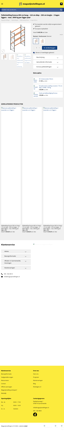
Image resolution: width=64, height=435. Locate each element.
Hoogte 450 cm (33, 20)
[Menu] (2, 4)
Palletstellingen (14, 20)
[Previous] (3, 38)
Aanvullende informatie (44, 62)
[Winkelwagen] (61, 4)
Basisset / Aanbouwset (39, 36)
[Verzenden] (61, 9)
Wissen (61, 34)
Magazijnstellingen (5, 20)
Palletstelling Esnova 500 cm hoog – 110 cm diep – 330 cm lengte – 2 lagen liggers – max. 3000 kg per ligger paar (10, 228)
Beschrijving (40, 57)
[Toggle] (57, 58)
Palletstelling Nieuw (24, 20)
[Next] (28, 38)
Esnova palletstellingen (44, 67)
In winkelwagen (49, 48)
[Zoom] (3, 50)
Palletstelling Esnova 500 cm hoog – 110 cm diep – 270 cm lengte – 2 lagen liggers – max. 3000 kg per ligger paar (53, 228)
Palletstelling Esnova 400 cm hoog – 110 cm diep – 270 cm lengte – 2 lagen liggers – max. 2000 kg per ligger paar (32, 228)
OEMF (25, 426)
